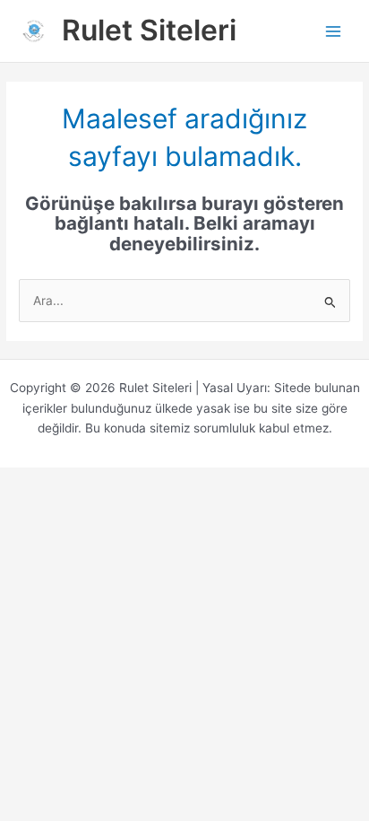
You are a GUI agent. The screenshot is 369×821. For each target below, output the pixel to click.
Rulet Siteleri (149, 30)
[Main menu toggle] (333, 31)
